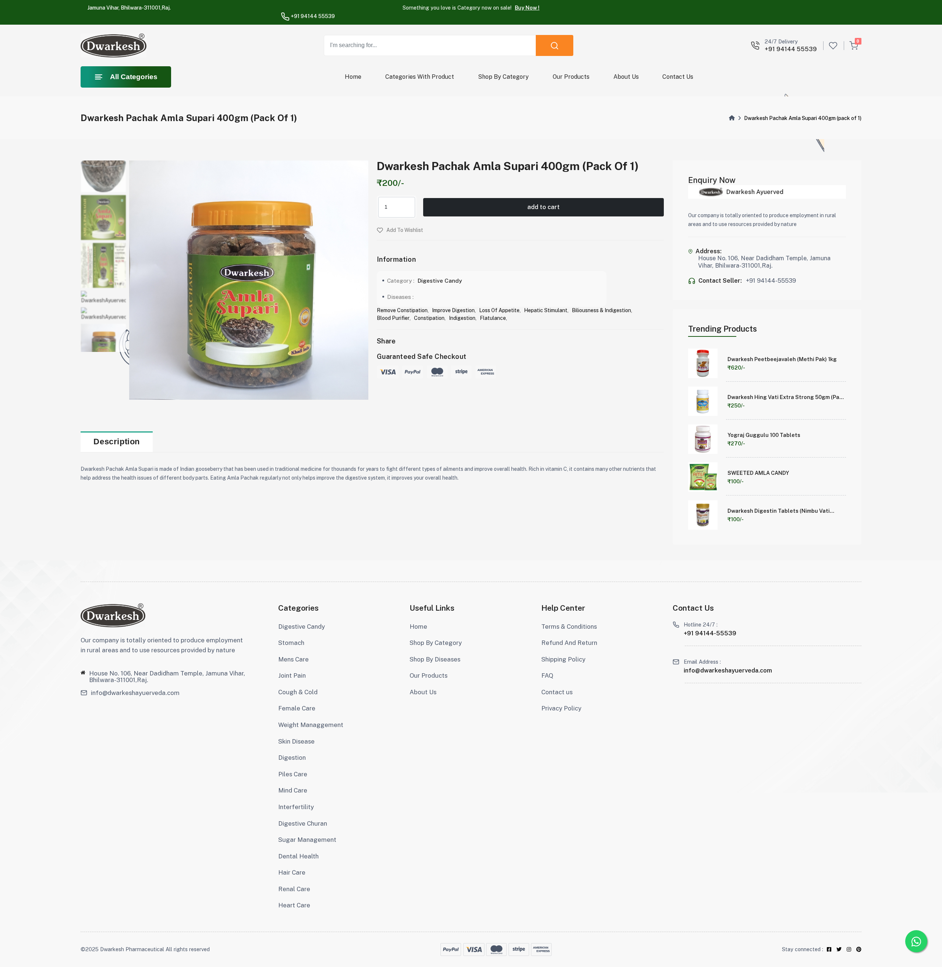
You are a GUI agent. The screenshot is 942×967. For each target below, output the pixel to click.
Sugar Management (307, 839)
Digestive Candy (440, 280)
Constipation (429, 318)
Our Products (570, 76)
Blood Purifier (393, 318)
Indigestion (462, 318)
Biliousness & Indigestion (601, 310)
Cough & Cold (298, 692)
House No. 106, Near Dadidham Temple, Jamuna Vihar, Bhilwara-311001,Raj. (167, 676)
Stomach (291, 642)
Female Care (296, 708)
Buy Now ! (527, 7)
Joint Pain (292, 675)
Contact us (557, 692)
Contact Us (677, 76)
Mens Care (293, 659)
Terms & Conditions (569, 626)
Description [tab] (116, 441)
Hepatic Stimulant (545, 310)
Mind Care (292, 790)
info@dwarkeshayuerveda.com (135, 692)
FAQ (547, 675)
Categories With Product (419, 76)
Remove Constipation (402, 310)
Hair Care (291, 872)
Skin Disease (296, 741)
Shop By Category (503, 76)
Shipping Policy (563, 659)
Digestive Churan (302, 823)
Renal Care (294, 889)
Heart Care (294, 905)
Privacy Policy (561, 708)
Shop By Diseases (435, 659)
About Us (625, 76)
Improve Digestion (453, 310)
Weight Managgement (310, 724)
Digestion (292, 757)
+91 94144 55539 (312, 16)
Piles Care (292, 774)
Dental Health (298, 856)
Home (353, 76)
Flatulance (493, 318)
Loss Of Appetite (499, 310)
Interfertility (296, 807)
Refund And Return (569, 642)
